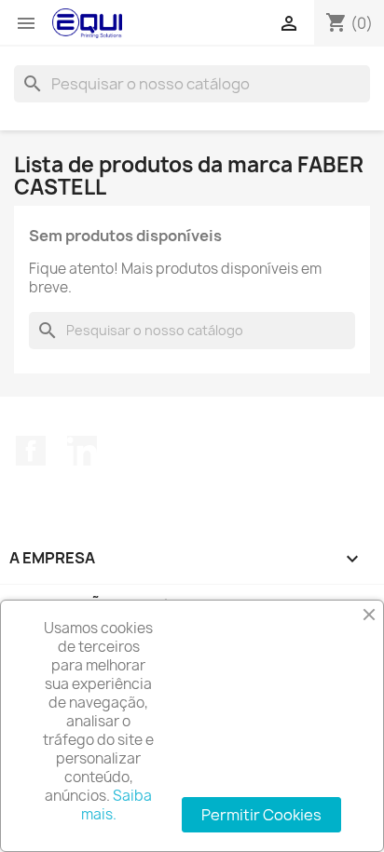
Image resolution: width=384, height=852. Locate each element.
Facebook (31, 451)
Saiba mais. (117, 805)
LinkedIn (82, 451)
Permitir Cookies (261, 815)
